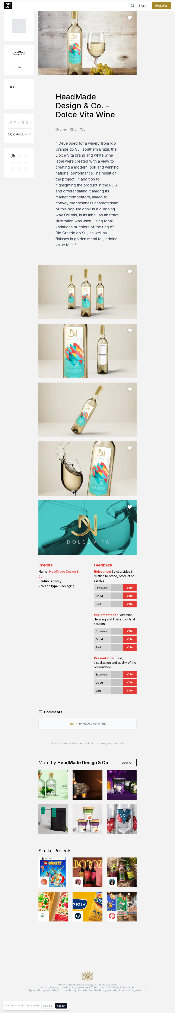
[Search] (133, 6)
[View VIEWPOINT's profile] (78, 916)
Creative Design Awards (102, 990)
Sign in (144, 5)
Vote (130, 587)
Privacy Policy (49, 987)
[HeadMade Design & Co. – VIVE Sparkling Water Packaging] (122, 819)
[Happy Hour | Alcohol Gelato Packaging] (122, 785)
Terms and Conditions (105, 987)
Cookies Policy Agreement (74, 987)
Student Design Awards (132, 990)
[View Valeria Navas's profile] (78, 882)
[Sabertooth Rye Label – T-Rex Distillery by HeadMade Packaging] (87, 785)
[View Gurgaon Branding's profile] (112, 916)
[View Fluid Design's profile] (43, 882)
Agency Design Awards (42, 990)
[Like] (129, 17)
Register (161, 5)
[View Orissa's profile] (112, 882)
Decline (47, 1005)
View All (126, 762)
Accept (61, 1005)
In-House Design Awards (72, 990)
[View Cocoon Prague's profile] (43, 916)
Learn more (32, 1005)
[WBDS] (13, 156)
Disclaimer (128, 987)
